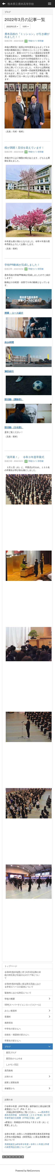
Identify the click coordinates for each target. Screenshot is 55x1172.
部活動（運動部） (14, 399)
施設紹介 (9, 371)
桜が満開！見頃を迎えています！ (24, 147)
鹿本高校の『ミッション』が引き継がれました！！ (27, 35)
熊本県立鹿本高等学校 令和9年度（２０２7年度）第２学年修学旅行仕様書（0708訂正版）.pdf (27, 1114)
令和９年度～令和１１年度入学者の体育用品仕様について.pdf (27, 1145)
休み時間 (9, 342)
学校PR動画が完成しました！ (22, 264)
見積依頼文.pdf (11, 1144)
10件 (24, 26)
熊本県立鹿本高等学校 (20, 4)
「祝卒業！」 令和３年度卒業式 (24, 457)
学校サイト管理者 (36, 40)
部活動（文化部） (14, 427)
